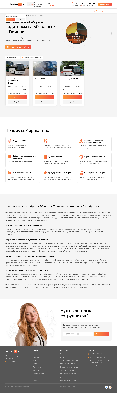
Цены (35, 380)
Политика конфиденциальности (68, 386)
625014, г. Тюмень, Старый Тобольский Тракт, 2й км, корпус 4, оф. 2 (99, 362)
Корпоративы (65, 354)
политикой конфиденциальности (91, 337)
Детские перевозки (67, 370)
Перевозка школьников (68, 374)
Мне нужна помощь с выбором (18, 47)
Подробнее (17, 102)
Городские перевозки (67, 364)
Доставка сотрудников (68, 377)
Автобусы (24, 15)
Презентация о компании (104, 11)
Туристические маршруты (69, 360)
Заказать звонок (105, 4)
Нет (20, 20)
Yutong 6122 (40, 79)
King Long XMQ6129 (70, 79)
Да (11, 20)
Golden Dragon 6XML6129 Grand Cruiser (14, 81)
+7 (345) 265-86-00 (85, 3)
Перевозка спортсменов (68, 380)
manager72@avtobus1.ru (98, 357)
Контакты (43, 11)
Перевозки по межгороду (69, 367)
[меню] (6, 4)
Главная (35, 354)
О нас (24, 11)
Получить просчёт (17, 97)
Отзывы (35, 377)
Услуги (17, 11)
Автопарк (8, 11)
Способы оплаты (38, 374)
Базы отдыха (64, 357)
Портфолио (33, 11)
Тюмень (51, 5)
